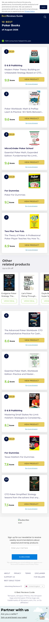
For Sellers (39, 577)
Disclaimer (40, 573)
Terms (28, 573)
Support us (9, 577)
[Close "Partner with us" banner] (47, 608)
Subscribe (24, 557)
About (7, 573)
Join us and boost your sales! (14, 617)
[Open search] (45, 17)
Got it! (43, 7)
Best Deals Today (12, 581)
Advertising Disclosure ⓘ (13, 586)
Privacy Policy (30, 11)
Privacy (17, 573)
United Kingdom (34, 586)
